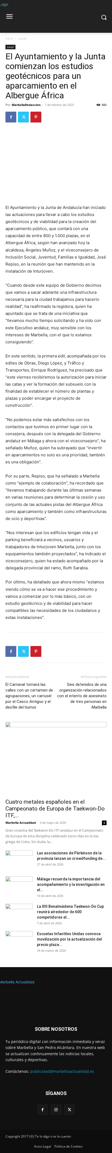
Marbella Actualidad (20, 823)
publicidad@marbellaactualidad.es (62, 1071)
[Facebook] (10, 117)
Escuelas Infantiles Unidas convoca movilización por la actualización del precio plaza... (69, 939)
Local (22, 38)
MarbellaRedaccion (26, 105)
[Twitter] (23, 117)
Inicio (9, 38)
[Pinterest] (35, 117)
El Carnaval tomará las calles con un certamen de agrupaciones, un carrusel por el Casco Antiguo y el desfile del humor (29, 696)
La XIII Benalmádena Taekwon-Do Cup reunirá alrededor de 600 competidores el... (70, 911)
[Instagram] (56, 1109)
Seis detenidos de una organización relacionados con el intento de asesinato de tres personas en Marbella (82, 696)
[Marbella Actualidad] (56, 994)
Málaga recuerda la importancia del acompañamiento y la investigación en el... (71, 884)
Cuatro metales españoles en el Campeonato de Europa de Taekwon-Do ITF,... (55, 809)
